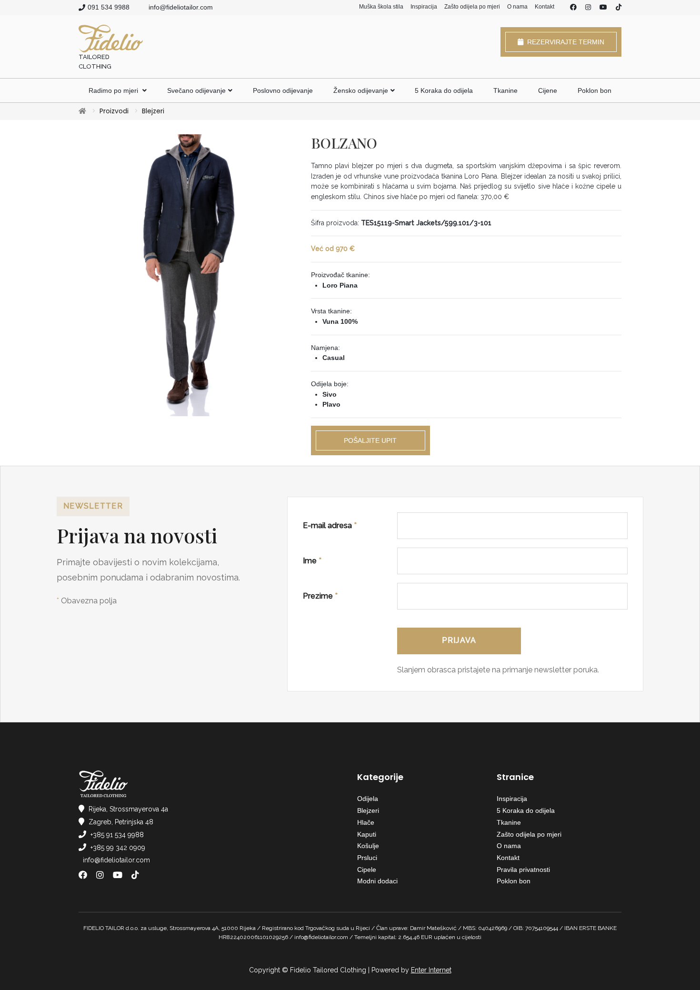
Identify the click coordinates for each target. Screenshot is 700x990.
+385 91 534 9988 (117, 835)
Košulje (368, 846)
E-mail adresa (330, 525)
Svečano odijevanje (196, 90)
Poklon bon (594, 90)
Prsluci (367, 857)
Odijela (367, 798)
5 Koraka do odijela (444, 90)
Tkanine (505, 90)
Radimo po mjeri (114, 90)
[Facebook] (573, 7)
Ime (312, 560)
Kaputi (366, 834)
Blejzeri (153, 111)
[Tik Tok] (618, 7)
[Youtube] (603, 7)
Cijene (547, 90)
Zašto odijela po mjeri (472, 6)
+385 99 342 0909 (117, 847)
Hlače (365, 822)
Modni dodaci (377, 881)
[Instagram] (588, 7)
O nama (517, 6)
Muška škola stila (381, 6)
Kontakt (544, 6)
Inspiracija (423, 6)
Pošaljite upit (370, 440)
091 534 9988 (109, 7)
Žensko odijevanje (360, 90)
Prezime (320, 595)
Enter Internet (431, 970)
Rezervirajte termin (563, 42)
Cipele (366, 869)
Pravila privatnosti (523, 869)
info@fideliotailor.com (181, 7)
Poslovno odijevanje (283, 90)
